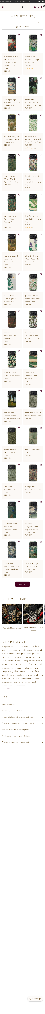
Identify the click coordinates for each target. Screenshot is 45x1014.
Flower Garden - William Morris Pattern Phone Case (11, 179)
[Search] (35, 7)
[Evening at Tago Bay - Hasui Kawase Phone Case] (12, 86)
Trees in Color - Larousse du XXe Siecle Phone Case (32, 336)
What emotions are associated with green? (18, 723)
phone (9, 650)
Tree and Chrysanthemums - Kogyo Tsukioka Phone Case (32, 528)
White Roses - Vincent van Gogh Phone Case (32, 60)
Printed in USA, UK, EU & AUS (20, 1)
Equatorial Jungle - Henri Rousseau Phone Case (32, 567)
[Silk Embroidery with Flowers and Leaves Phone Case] (12, 122)
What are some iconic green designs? (16, 736)
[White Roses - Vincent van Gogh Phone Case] (33, 43)
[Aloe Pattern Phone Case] (33, 436)
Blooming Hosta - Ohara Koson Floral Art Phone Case (33, 259)
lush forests (12, 661)
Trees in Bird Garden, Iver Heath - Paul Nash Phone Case (11, 568)
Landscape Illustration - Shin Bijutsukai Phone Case (31, 377)
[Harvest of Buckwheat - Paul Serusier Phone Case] (12, 319)
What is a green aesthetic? (12, 711)
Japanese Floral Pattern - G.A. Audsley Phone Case (10, 220)
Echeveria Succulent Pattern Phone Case (33, 414)
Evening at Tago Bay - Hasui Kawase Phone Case (12, 103)
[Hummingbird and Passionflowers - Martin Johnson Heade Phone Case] (12, 43)
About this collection (9, 705)
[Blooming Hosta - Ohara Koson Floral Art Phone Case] (33, 242)
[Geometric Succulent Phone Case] (12, 473)
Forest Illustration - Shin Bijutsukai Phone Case (12, 376)
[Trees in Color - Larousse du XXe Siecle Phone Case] (33, 319)
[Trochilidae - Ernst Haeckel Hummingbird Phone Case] (33, 162)
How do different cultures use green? (16, 730)
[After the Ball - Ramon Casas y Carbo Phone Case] (33, 86)
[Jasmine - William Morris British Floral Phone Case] (33, 282)
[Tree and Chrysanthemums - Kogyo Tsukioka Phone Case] (33, 510)
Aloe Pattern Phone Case (32, 451)
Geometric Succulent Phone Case (10, 490)
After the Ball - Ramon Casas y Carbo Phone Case (33, 103)
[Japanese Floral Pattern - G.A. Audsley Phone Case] (12, 202)
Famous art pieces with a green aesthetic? (17, 717)
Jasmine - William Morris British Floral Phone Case (32, 299)
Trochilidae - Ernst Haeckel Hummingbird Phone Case (33, 180)
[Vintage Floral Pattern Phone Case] (33, 473)
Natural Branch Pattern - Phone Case (10, 453)
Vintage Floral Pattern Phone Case (33, 488)
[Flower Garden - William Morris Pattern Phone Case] (12, 162)
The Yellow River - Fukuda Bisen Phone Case (33, 219)
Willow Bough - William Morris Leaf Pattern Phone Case (33, 139)
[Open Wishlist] (39, 7)
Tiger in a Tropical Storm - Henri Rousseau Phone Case (11, 260)
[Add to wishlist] (19, 35)
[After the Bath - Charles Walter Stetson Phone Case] (12, 399)
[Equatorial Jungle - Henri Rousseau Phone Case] (33, 550)
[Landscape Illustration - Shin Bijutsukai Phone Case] (33, 359)
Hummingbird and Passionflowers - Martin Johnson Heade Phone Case (11, 63)
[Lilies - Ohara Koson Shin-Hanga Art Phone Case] (12, 282)
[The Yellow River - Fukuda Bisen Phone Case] (33, 202)
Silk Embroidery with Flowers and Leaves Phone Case (11, 139)
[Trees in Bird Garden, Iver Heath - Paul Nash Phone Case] (12, 550)
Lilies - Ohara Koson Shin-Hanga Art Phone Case (11, 299)
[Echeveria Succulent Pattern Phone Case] (33, 399)
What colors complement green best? (16, 742)
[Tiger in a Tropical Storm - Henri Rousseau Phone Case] (12, 242)
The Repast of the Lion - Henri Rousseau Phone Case (10, 528)
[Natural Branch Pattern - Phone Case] (12, 436)
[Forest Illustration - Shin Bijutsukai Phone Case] (12, 359)
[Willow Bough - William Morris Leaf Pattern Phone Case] (33, 122)
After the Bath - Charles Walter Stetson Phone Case (12, 416)
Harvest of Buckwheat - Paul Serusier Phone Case (10, 337)
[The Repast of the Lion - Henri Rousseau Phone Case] (12, 510)
